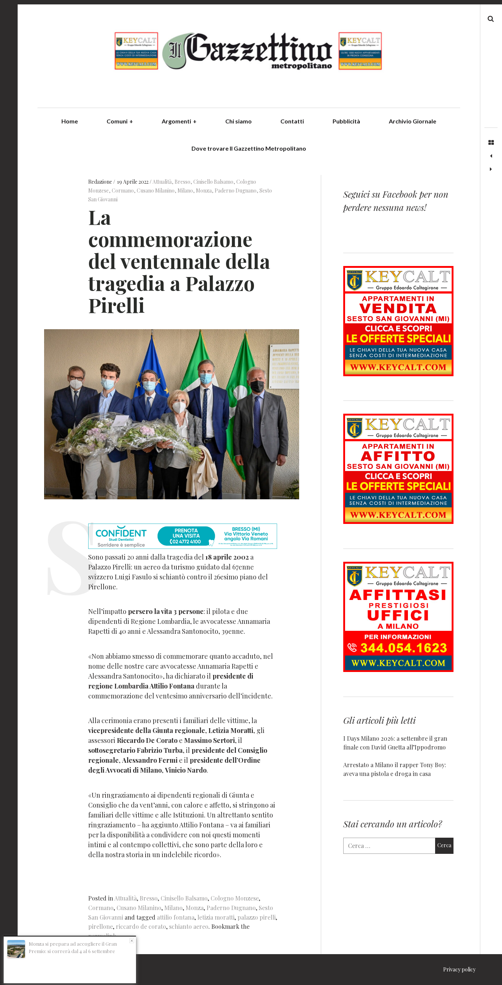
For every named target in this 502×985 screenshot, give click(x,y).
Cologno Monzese (235, 898)
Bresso (182, 181)
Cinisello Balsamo (213, 181)
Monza (204, 190)
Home (69, 121)
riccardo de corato (141, 926)
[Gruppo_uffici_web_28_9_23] (398, 669)
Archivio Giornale (412, 121)
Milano (185, 190)
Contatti (292, 121)
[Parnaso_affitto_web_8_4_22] (398, 521)
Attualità (162, 181)
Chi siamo (238, 121)
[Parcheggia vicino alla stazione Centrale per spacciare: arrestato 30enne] (491, 156)
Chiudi (131, 940)
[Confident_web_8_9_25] (182, 546)
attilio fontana (175, 917)
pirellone (100, 926)
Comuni (120, 121)
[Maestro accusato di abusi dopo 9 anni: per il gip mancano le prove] (491, 169)
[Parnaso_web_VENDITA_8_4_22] (398, 374)
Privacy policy (459, 969)
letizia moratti (215, 917)
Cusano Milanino (156, 190)
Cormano (123, 190)
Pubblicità (346, 121)
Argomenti (179, 121)
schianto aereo (188, 926)
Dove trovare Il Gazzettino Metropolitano (248, 148)
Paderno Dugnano (236, 190)
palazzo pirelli (256, 917)
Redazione (100, 181)
